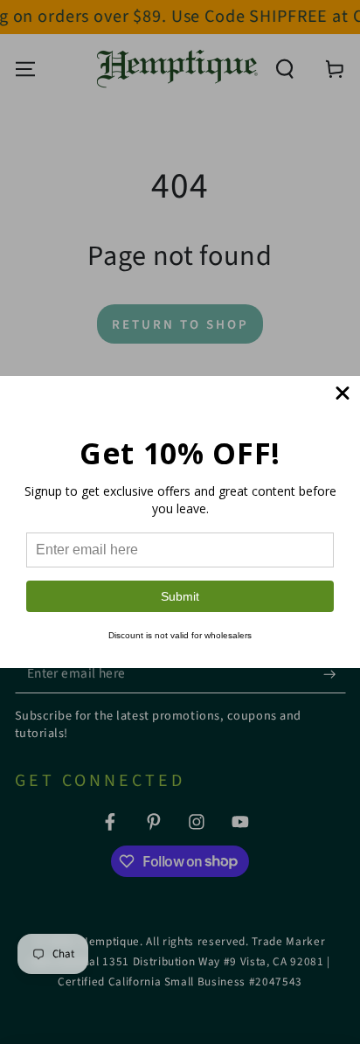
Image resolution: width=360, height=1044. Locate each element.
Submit (180, 596)
